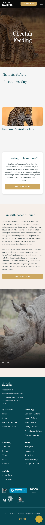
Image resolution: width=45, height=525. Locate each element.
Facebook (29, 451)
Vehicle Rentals (9, 427)
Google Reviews (32, 464)
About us (6, 447)
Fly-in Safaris (30, 422)
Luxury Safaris (31, 418)
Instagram (29, 447)
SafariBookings (31, 459)
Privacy (5, 459)
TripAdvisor (30, 455)
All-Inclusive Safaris (33, 431)
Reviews (5, 451)
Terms (5, 455)
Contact (5, 464)
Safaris (5, 418)
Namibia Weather (9, 422)
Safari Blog (7, 479)
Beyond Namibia (32, 435)
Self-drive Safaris (32, 414)
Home (4, 414)
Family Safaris (31, 427)
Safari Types (7, 475)
